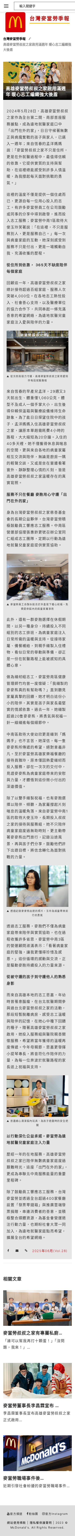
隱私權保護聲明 (41, 1522)
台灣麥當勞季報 (50, 18)
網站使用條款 (16, 1522)
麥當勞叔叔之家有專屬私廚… (32, 1333)
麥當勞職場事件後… (23, 1478)
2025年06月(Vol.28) (50, 1251)
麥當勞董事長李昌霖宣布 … (31, 1405)
